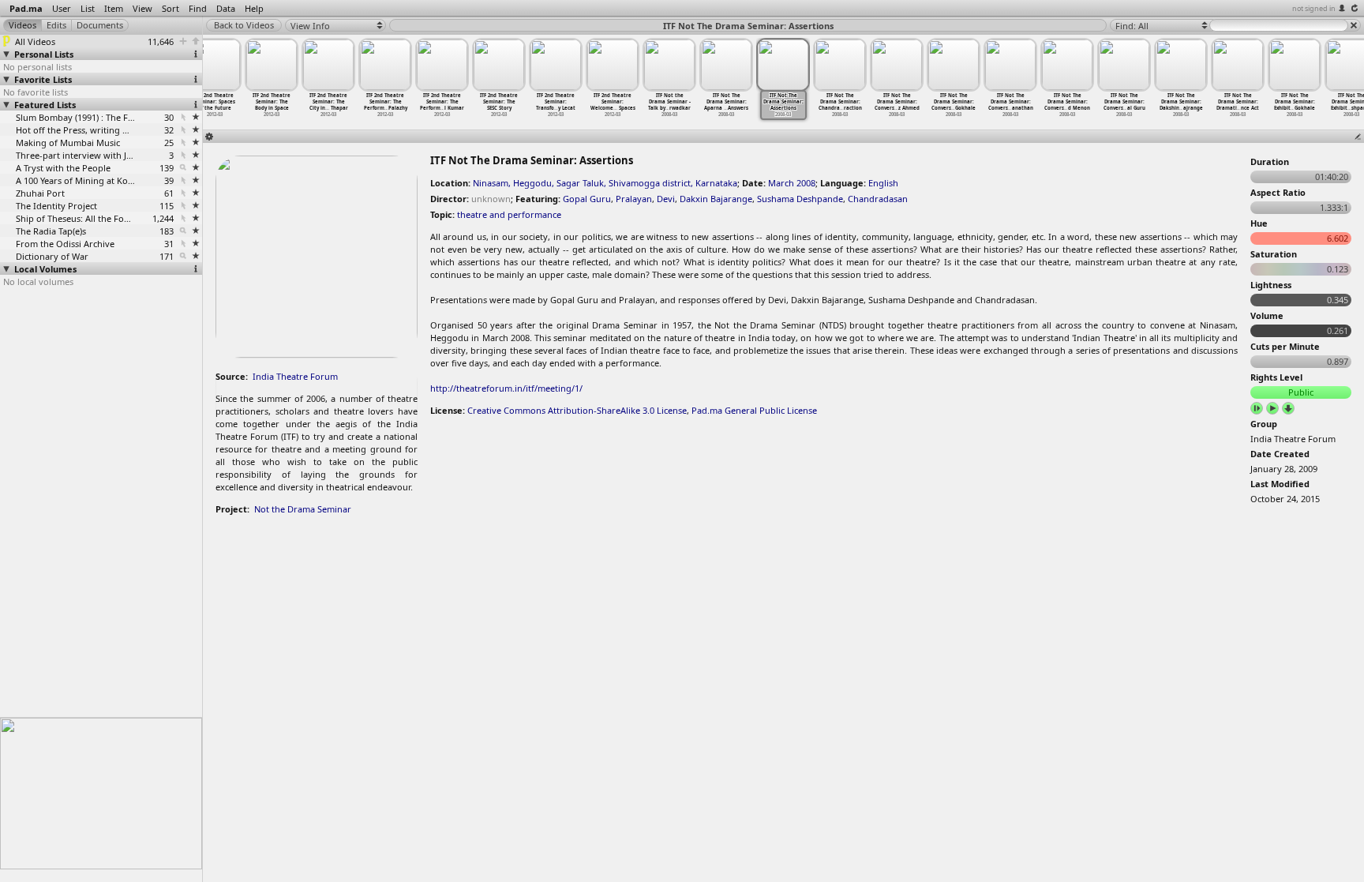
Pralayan (634, 199)
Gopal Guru (587, 199)
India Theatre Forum (295, 376)
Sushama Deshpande (800, 199)
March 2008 (791, 183)
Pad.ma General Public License (754, 410)
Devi (666, 199)
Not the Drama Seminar (302, 509)
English (883, 183)
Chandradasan (878, 199)
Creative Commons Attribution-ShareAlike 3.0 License (577, 410)
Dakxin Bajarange (716, 199)
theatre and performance (509, 214)
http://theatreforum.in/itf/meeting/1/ (506, 388)
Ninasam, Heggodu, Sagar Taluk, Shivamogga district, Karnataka (605, 183)
